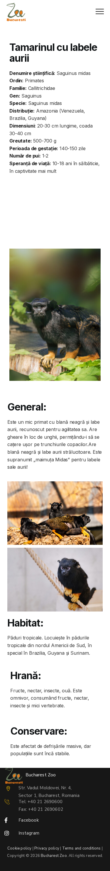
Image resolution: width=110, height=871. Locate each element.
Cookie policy (19, 848)
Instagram (28, 833)
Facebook (28, 820)
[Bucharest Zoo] (16, 12)
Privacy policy (46, 848)
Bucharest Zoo (54, 855)
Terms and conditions (81, 848)
